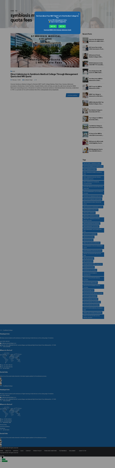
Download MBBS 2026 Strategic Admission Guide (57, 30)
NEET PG (53, 26)
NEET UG (62, 26)
